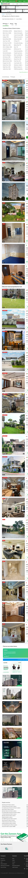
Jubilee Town (7, 69)
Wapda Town (6, 45)
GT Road (16, 41)
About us (2, 858)
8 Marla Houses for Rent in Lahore (9, 823)
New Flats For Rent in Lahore (8, 809)
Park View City (7, 43)
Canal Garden (17, 63)
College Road (17, 57)
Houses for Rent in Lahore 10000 (8, 826)
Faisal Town (17, 61)
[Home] (2, 1)
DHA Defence (7, 31)
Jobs (1, 862)
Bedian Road (17, 45)
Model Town (6, 67)
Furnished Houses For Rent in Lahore (9, 824)
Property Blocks (13, 1)
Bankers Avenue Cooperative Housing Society (18, 67)
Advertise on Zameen (5, 865)
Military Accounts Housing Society (18, 37)
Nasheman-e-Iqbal (18, 65)
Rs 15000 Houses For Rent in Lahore (9, 818)
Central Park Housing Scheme (7, 49)
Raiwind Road (7, 39)
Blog (13, 858)
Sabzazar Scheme (18, 31)
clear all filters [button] (19, 19)
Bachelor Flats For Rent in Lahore (8, 815)
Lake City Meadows (7, 55)
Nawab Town (17, 59)
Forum (13, 862)
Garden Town (7, 65)
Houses (11, 24)
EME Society (17, 49)
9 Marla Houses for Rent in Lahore (9, 821)
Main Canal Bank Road (18, 55)
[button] (3, 8)
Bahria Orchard (7, 61)
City (7, 6)
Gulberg (6, 37)
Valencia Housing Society (18, 33)
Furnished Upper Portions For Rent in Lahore (11, 812)
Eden (16, 47)
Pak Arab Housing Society (7, 53)
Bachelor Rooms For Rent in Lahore (9, 810)
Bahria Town (7, 33)
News (13, 860)
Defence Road (18, 39)
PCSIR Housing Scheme (18, 69)
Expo (13, 863)
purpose (3, 6)
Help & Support (4, 863)
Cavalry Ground (18, 35)
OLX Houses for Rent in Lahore (8, 804)
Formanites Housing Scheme (18, 43)
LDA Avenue (6, 57)
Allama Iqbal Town (7, 59)
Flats (16, 24)
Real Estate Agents (16, 865)
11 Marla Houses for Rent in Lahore (9, 814)
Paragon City (7, 63)
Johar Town (6, 41)
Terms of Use (3, 867)
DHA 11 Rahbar (7, 47)
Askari (6, 35)
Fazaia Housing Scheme (18, 51)
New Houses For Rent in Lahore (8, 820)
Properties (5, 1)
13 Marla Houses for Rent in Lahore (9, 806)
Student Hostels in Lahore (7, 817)
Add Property (15, 867)
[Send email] (27, 97)
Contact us (3, 860)
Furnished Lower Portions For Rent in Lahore (11, 807)
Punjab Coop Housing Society (18, 53)
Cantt (5, 51)
